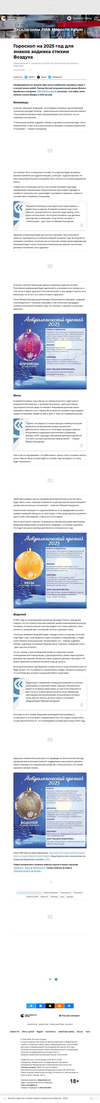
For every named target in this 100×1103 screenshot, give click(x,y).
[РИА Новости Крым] (13, 18)
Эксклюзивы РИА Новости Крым (29, 893)
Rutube (37, 871)
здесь (47, 859)
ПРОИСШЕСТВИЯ (57, 1024)
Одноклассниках (22, 871)
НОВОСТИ (14, 1032)
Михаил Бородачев (51, 893)
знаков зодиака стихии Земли (35, 856)
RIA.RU (80, 1032)
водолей (70, 897)
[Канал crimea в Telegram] (31, 1005)
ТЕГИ (87, 1032)
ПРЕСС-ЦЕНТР (28, 1032)
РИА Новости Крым (46, 91)
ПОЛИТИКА (32, 1024)
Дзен (27, 868)
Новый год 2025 (32, 897)
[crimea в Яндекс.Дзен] (50, 1005)
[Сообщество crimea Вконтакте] (40, 1005)
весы (62, 897)
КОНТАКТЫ (50, 1032)
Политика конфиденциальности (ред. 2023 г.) (40, 1052)
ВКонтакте (39, 868)
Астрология (78, 893)
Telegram (18, 868)
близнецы (54, 897)
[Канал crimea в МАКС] (69, 1005)
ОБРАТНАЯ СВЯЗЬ (66, 1032)
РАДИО (40, 1032)
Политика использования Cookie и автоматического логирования (49, 1049)
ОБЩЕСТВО (43, 1024)
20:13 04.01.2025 (19, 70)
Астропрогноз (66, 893)
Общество (44, 897)
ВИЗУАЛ (69, 1024)
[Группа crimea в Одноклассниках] (59, 1005)
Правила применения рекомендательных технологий (44, 1054)
